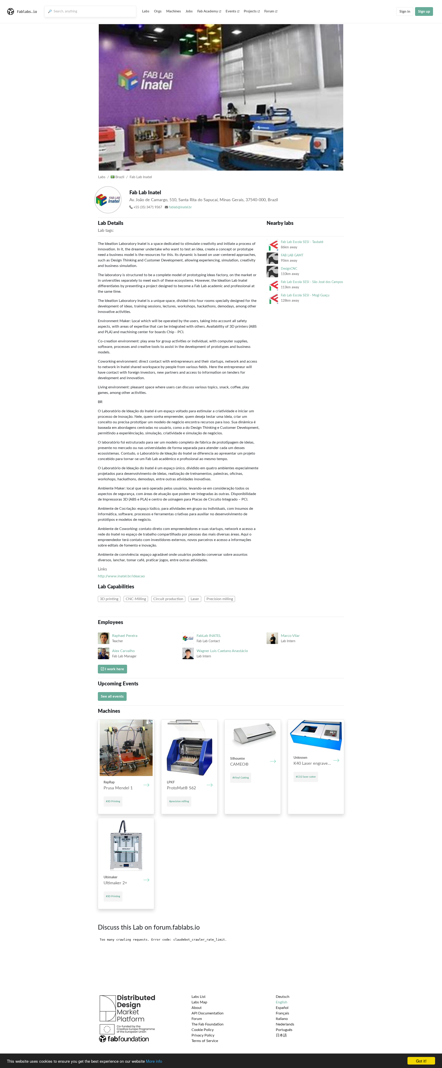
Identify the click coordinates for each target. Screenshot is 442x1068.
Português (284, 1030)
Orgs (158, 11)
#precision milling (179, 801)
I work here (114, 669)
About (197, 1008)
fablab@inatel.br (180, 207)
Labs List (199, 997)
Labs (145, 11)
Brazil (119, 177)
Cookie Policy (203, 1030)
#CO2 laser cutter (306, 777)
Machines (173, 11)
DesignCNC (289, 268)
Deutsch (282, 997)
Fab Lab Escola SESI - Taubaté (302, 242)
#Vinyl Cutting (241, 777)
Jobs (189, 11)
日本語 (281, 1035)
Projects (250, 11)
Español (282, 1008)
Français (282, 1013)
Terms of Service (205, 1041)
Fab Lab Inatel (141, 177)
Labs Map (199, 1002)
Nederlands (285, 1024)
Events (231, 11)
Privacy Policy (203, 1035)
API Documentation (208, 1013)
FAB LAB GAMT (292, 255)
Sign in (404, 11)
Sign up (424, 11)
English (281, 1002)
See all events (112, 696)
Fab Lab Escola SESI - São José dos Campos (312, 282)
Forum (269, 11)
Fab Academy (207, 11)
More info (154, 1061)
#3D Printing (113, 801)
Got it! (421, 1061)
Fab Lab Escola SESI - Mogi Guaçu (305, 295)
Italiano (282, 1019)
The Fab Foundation (208, 1024)
